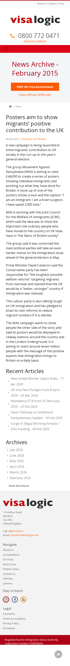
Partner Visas (11, 569)
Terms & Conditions (14, 618)
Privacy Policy (11, 623)
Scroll (58, 654)
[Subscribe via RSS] (23, 599)
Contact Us (9, 574)
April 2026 (17, 466)
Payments (9, 614)
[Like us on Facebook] (15, 599)
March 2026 (18, 472)
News (53, 3)
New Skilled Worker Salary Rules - (37, 381)
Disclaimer (9, 628)
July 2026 (16, 450)
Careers (7, 583)
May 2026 (17, 461)
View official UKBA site (35, 95)
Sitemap (8, 578)
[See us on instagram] (6, 599)
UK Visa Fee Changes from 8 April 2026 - (35, 393)
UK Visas (8, 559)
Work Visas (9, 564)
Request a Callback (35, 41)
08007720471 (15, 531)
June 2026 (17, 455)
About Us (42, 3)
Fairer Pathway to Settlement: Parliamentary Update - (36, 415)
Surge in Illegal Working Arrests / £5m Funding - (35, 426)
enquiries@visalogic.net (24, 535)
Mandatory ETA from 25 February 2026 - (35, 404)
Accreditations (11, 554)
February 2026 (20, 478)
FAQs (61, 3)
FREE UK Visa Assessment (35, 87)
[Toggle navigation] (5, 49)
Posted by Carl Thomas (33, 139)
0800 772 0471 (39, 35)
